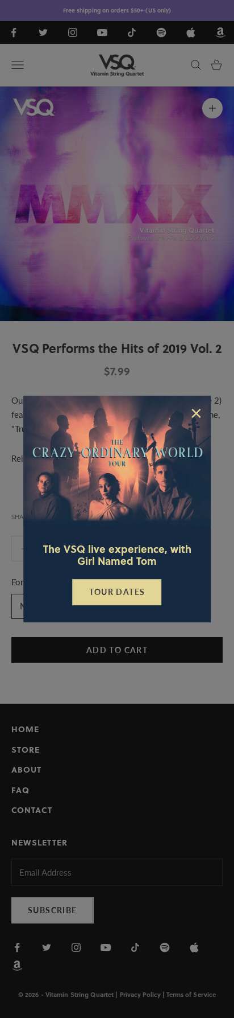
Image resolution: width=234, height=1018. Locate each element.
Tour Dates (117, 592)
